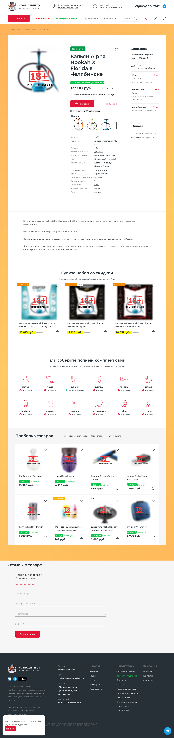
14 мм (97, 181)
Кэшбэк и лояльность (127, 693)
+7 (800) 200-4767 (66, 669)
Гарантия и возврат (126, 689)
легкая (97, 192)
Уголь (92, 680)
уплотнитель (100, 170)
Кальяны (94, 671)
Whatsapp (72, 249)
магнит (97, 188)
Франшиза (148, 680)
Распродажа (96, 689)
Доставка (121, 680)
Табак (93, 676)
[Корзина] (164, 18)
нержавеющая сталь (104, 155)
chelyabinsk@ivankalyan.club (72, 678)
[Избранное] (146, 18)
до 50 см (98, 151)
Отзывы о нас (123, 697)
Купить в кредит (85, 111)
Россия (98, 177)
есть (96, 184)
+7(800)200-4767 (44, 249)
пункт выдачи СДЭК (68, 7)
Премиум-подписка (126, 676)
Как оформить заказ (126, 702)
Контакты (148, 676)
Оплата (120, 684)
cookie (31, 721)
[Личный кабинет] (155, 18)
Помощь (147, 671)
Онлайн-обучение (125, 671)
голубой (112, 159)
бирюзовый (100, 159)
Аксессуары (95, 684)
